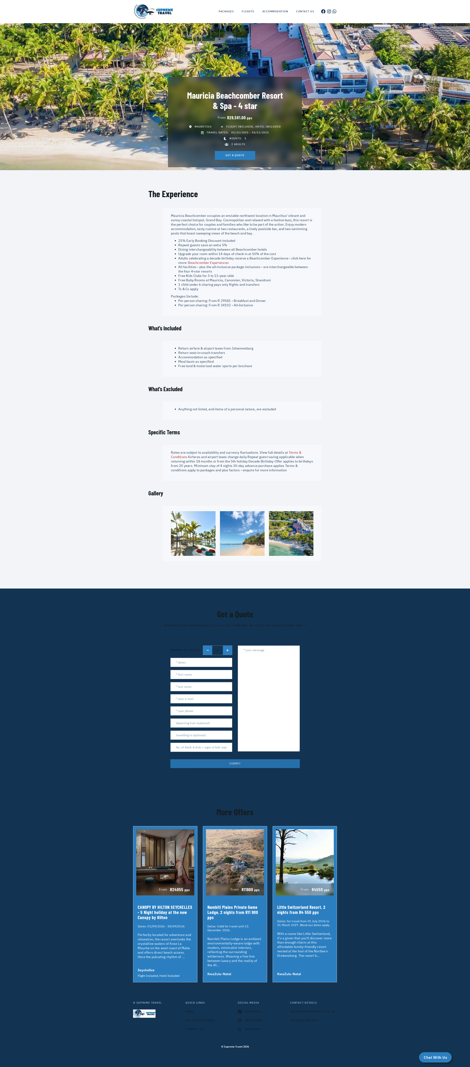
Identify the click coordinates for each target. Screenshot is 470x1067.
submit (235, 763)
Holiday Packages (200, 1020)
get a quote (235, 155)
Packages (226, 11)
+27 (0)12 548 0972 (304, 1020)
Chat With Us (435, 1057)
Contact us (305, 11)
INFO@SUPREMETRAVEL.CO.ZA (312, 1011)
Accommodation (275, 11)
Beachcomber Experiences (208, 263)
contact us (194, 1029)
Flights (248, 11)
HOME (189, 1011)
